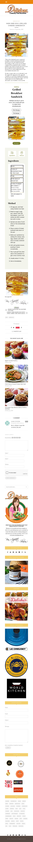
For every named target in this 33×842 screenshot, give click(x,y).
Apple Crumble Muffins (11, 360)
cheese (7, 806)
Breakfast (16, 21)
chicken (13, 806)
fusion (7, 811)
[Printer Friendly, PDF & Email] (16, 308)
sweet (23, 823)
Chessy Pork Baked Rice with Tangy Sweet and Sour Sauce (16, 313)
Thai (10, 826)
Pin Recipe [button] (16, 113)
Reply (26, 421)
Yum (6, 32)
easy (7, 317)
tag (6, 826)
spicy (7, 823)
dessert (12, 808)
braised (11, 803)
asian (19, 801)
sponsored (12, 823)
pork (7, 818)
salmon (25, 818)
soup (17, 821)
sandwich (11, 317)
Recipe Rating (8, 437)
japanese (8, 813)
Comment (16, 323)
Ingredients (12, 155)
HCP (11, 811)
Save (18, 327)
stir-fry (18, 823)
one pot (19, 816)
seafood (8, 821)
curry (7, 808)
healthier (16, 811)
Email (6, 458)
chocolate (24, 806)
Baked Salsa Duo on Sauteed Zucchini (17, 310)
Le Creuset (21, 813)
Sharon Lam (17, 331)
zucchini (21, 826)
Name (6, 453)
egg (20, 808)
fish (24, 808)
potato (11, 818)
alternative (13, 801)
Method (22, 155)
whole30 (15, 826)
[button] (22, 166)
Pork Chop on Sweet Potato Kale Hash (15, 384)
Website (7, 464)
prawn (16, 818)
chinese (18, 806)
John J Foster (15, 421)
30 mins (7, 801)
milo (14, 816)
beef (7, 803)
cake (23, 803)
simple (12, 821)
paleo (24, 816)
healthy (23, 811)
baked (24, 801)
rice (21, 818)
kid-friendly (15, 813)
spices (21, 821)
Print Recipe (16, 110)
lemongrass (8, 816)
